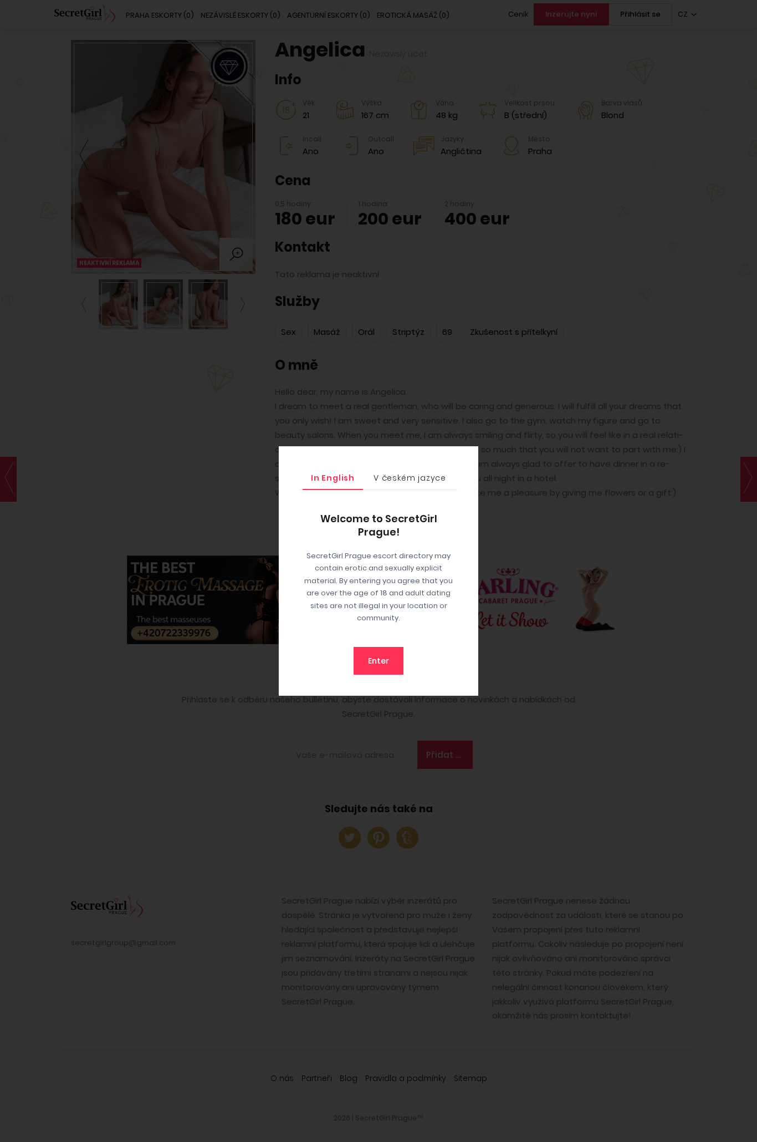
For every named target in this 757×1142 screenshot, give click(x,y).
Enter (378, 660)
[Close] (467, 457)
